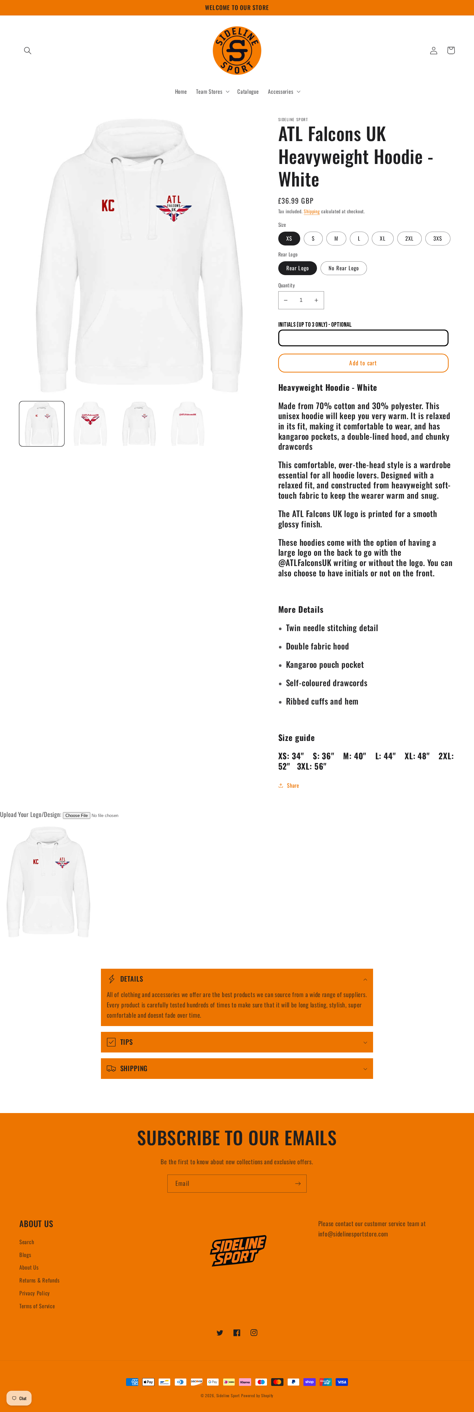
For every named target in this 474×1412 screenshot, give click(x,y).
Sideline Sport (228, 1395)
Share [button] (293, 785)
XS (289, 238)
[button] (27, 50)
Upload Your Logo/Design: (30, 814)
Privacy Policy (34, 1293)
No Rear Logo (344, 268)
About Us (29, 1267)
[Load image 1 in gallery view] (41, 423)
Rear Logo (297, 268)
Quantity (286, 285)
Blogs (25, 1255)
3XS (437, 238)
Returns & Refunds (39, 1280)
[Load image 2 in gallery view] (90, 423)
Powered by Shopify (257, 1395)
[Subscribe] (297, 1184)
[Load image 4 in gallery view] (187, 423)
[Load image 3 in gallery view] (139, 423)
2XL (409, 238)
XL (382, 238)
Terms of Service (37, 1306)
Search (26, 1242)
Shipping (312, 211)
